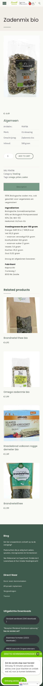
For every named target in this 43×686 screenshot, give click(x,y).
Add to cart (24, 156)
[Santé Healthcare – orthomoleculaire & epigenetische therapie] (21, 3)
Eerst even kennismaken (15, 581)
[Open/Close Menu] (5, 3)
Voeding (16, 174)
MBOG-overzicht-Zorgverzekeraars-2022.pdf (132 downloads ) (20, 650)
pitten (18, 177)
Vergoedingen (10, 591)
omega (12, 177)
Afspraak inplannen (13, 586)
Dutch (25, 684)
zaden (25, 177)
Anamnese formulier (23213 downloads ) (17, 639)
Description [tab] (21, 187)
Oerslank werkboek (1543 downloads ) (21, 620)
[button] (37, 654)
